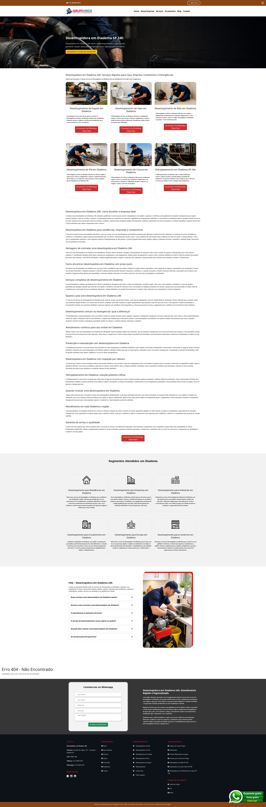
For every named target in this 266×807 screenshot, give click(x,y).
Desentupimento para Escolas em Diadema (131, 536)
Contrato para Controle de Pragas (179, 758)
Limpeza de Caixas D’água (177, 746)
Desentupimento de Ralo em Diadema (175, 108)
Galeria (105, 758)
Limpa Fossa (139, 771)
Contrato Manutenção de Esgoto (178, 754)
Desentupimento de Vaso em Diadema (131, 110)
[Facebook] (68, 776)
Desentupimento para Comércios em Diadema (175, 536)
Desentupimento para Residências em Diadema (86, 491)
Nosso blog (106, 762)
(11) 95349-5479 (74, 3)
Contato (186, 11)
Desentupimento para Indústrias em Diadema (175, 491)
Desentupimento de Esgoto (143, 762)
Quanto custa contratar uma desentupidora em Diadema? (101, 605)
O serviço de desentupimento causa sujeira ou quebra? (101, 621)
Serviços (159, 11)
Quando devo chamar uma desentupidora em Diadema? (101, 629)
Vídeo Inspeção (140, 775)
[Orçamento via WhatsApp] (246, 796)
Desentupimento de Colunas (143, 754)
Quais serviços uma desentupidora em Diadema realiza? (101, 597)
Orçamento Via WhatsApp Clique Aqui (133, 438)
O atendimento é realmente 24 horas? (101, 613)
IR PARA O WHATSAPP (98, 724)
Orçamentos (170, 11)
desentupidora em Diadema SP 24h (93, 332)
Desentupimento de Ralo (142, 746)
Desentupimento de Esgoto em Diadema (86, 110)
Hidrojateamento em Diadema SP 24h (175, 169)
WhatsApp (194, 3)
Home (136, 11)
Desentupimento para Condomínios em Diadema (86, 536)
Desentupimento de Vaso (142, 750)
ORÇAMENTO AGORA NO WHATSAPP (81, 52)
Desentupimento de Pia (142, 758)
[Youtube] (75, 776)
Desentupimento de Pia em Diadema (86, 169)
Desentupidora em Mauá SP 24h (178, 762)
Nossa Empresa (147, 11)
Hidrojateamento (140, 767)
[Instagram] (72, 776)
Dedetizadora (173, 750)
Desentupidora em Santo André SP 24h (180, 767)
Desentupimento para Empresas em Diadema (131, 491)
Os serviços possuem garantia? (101, 637)
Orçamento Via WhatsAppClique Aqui (86, 129)
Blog (179, 11)
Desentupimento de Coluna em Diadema (131, 171)
